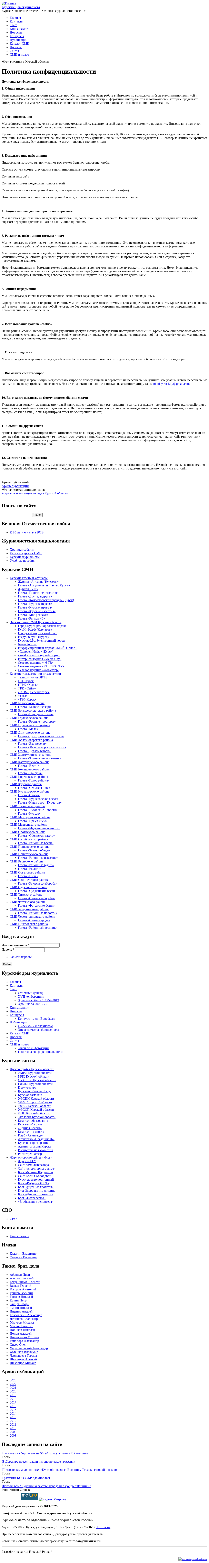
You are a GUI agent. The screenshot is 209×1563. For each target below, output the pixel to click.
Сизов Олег (18, 1344)
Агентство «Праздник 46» (36, 1139)
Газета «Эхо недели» (32, 743)
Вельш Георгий (20, 1285)
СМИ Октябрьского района (29, 839)
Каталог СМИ (19, 43)
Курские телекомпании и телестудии (35, 673)
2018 (13, 1398)
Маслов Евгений (21, 1326)
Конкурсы (17, 36)
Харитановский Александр (29, 1348)
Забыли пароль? (21, 957)
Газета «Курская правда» (35, 607)
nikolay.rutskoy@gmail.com (171, 383)
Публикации (19, 40)
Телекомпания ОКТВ (33, 677)
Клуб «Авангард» (30, 1135)
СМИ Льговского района (27, 806)
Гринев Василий (21, 1293)
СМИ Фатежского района (28, 902)
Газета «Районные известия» (38, 857)
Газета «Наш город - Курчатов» (40, 802)
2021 (13, 1387)
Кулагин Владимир (23, 1253)
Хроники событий (23, 549)
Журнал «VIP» (28, 589)
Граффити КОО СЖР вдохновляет (26, 1478)
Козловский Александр (26, 1315)
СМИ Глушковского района (29, 718)
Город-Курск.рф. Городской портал (42, 626)
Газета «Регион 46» (31, 618)
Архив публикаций (15, 486)
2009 (13, 1432)
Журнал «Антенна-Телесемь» (38, 581)
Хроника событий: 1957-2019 (38, 1000)
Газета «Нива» (28, 876)
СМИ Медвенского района (28, 824)
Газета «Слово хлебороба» (36, 898)
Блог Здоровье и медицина (36, 1190)
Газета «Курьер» (29, 813)
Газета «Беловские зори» (35, 707)
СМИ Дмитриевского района (30, 732)
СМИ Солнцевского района (29, 879)
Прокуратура (27, 1087)
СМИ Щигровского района (29, 924)
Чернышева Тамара (23, 1355)
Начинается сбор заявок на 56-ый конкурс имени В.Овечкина (45, 1453)
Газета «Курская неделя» (35, 603)
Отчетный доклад (30, 993)
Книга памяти (19, 28)
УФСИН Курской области (36, 1098)
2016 (13, 1406)
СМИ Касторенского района (29, 762)
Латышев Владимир (24, 1318)
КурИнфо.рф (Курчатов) (35, 629)
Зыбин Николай (21, 1307)
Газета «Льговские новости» (38, 810)
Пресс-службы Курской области (32, 1069)
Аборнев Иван (20, 1274)
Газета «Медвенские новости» (39, 828)
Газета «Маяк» (28, 729)
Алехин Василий (22, 1278)
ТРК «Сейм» (27, 688)
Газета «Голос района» (33, 780)
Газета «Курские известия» (37, 611)
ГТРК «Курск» (28, 684)
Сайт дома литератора (33, 1165)
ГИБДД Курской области (35, 1084)
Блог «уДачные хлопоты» (36, 1187)
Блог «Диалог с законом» (35, 1194)
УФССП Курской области (36, 1109)
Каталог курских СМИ (26, 553)
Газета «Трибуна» (30, 773)
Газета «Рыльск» (29, 868)
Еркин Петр (18, 1300)
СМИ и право (19, 54)
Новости (16, 32)
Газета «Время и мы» (32, 821)
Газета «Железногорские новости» (42, 747)
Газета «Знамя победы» (34, 850)
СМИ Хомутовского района (29, 909)
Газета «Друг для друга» (35, 596)
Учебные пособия (22, 560)
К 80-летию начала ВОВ (27, 532)
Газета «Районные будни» (36, 865)
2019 (13, 1395)
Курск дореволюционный (36, 1179)
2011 (13, 1424)
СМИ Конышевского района (30, 769)
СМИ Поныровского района (29, 846)
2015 (13, 1409)
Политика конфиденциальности (40, 1051)
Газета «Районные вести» (35, 843)
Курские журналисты (25, 557)
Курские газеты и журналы (29, 578)
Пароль (8, 949)
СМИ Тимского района (26, 894)
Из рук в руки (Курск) (33, 637)
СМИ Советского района (27, 872)
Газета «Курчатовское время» (38, 799)
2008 (13, 1435)
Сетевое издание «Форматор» (38, 670)
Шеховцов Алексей (23, 1359)
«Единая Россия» (30, 1128)
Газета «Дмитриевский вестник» (41, 736)
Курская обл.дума (30, 1124)
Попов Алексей (21, 1333)
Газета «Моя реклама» (33, 614)
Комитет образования (33, 1120)
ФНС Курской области (34, 1113)
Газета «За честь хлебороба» (37, 883)
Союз (13, 25)
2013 (13, 1417)
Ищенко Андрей (21, 1311)
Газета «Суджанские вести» (37, 891)
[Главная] (9, 3)
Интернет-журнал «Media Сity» (39, 659)
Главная (15, 17)
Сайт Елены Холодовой (34, 1176)
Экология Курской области (37, 1117)
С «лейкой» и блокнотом (35, 1026)
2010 (13, 1428)
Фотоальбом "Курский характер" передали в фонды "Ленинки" (46, 1486)
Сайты (14, 51)
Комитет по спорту (31, 1131)
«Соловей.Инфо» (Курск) (35, 651)
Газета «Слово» (29, 795)
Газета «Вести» (28, 765)
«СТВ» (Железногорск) (34, 692)
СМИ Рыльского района (26, 861)
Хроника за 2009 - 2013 (34, 1004)
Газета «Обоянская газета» (36, 835)
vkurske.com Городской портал (39, 655)
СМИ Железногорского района (31, 740)
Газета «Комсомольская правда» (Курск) (46, 600)
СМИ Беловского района (27, 703)
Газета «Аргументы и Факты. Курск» (44, 585)
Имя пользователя (15, 945)
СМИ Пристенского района (29, 854)
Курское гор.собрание (33, 1142)
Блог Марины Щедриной (35, 1172)
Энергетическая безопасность (38, 1029)
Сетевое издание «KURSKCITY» (41, 666)
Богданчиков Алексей (25, 1282)
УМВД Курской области (35, 1073)
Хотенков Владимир (24, 1352)
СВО (13, 1219)
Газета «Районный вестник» (37, 927)
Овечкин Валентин (23, 1257)
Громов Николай (21, 1296)
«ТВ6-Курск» (27, 699)
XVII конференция (31, 996)
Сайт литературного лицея (36, 1168)
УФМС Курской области (35, 1102)
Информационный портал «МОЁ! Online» (47, 648)
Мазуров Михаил (22, 1322)
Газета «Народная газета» (35, 714)
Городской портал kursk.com (37, 633)
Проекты (16, 47)
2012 (13, 1421)
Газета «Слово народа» (34, 920)
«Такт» (23, 695)
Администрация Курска (34, 1146)
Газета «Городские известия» (38, 592)
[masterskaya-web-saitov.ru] (192, 1558)
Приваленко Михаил (24, 1337)
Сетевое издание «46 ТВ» (36, 662)
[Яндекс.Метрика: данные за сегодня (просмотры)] (52, 1499)
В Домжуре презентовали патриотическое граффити (38, 1461)
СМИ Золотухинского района (30, 754)
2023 (13, 1380)
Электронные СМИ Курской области (35, 622)
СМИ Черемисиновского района (32, 916)
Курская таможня (30, 1095)
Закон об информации (33, 1048)
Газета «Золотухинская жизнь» (39, 758)
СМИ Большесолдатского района (33, 710)
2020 (13, 1391)
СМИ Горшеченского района (30, 725)
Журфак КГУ (27, 1161)
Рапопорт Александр (24, 1341)
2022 (13, 1384)
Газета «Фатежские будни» (36, 905)
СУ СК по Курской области (37, 1080)
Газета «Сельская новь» (34, 787)
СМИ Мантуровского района (30, 817)
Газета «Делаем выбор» (34, 751)
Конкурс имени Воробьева (36, 1018)
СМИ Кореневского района (29, 776)
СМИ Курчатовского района (29, 791)
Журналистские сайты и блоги (31, 1157)
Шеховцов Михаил (23, 1363)
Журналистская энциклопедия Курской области (35, 493)
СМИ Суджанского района (28, 887)
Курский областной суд (34, 1091)
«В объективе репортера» (35, 1201)
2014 (13, 1413)
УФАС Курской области (34, 1106)
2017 (13, 1402)
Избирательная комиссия (35, 1150)
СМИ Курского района (26, 784)
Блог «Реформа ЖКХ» (33, 1183)
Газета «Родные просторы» (37, 721)
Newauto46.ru (27, 644)
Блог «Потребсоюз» (32, 1198)
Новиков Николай (22, 1330)
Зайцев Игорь (19, 1304)
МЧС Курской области (33, 1076)
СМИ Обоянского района (27, 832)
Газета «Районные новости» (37, 913)
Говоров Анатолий (23, 1289)
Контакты (16, 21)
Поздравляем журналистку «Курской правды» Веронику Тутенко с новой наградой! (61, 1469)
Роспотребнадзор (30, 1153)
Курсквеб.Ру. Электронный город (41, 640)
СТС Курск (26, 681)
